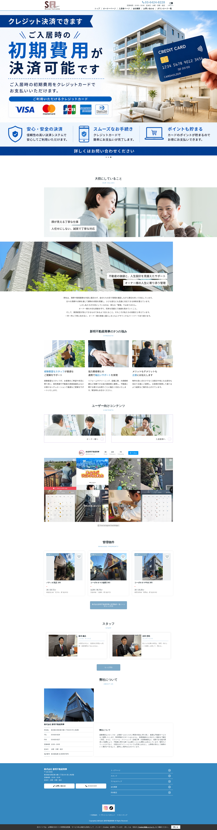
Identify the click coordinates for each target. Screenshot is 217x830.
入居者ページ (124, 8)
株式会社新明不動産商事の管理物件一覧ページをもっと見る (108, 605)
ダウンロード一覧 (164, 8)
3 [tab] (110, 157)
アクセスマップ (116, 781)
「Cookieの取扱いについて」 (146, 827)
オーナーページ (109, 8)
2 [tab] (108, 157)
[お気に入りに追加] (79, 556)
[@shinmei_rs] (81, 453)
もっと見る (108, 667)
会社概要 (136, 8)
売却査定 (114, 792)
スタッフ (114, 776)
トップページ (115, 770)
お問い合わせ (148, 8)
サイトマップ (122, 815)
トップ (97, 8)
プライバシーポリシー (107, 815)
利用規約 (94, 815)
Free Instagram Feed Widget (109, 525)
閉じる (175, 827)
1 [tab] (106, 157)
